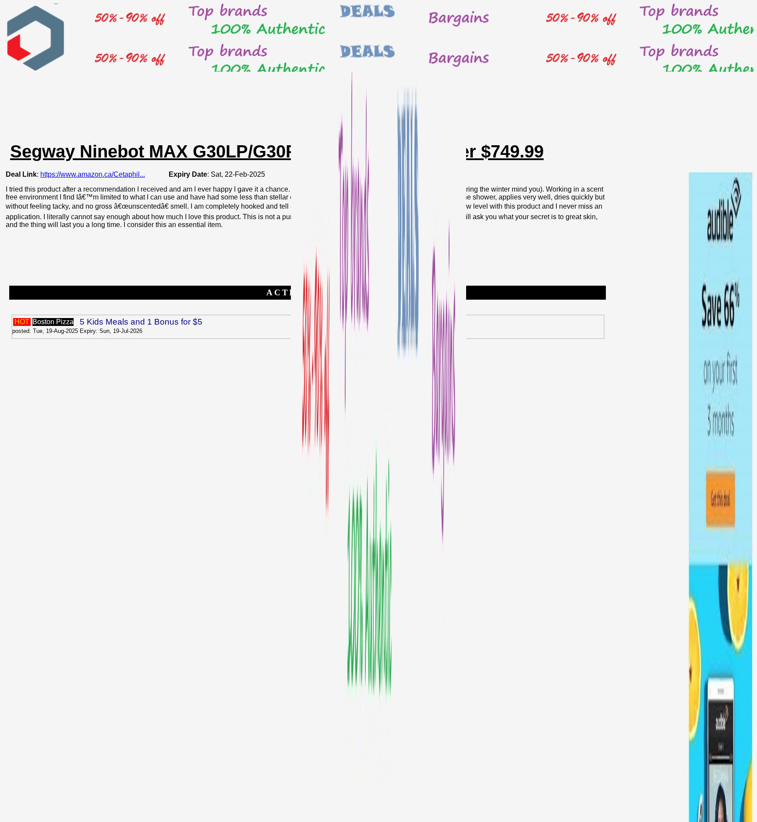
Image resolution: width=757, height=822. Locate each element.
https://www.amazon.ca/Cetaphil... (92, 174)
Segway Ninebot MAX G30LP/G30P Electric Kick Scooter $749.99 (277, 151)
